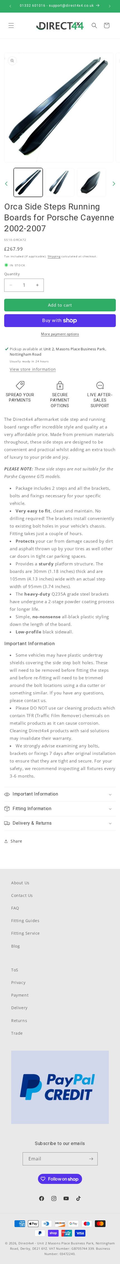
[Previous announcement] (10, 6)
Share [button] (16, 841)
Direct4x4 (26, 1243)
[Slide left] (6, 184)
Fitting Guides (25, 920)
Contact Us (22, 895)
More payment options (60, 334)
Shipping (54, 256)
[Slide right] (114, 184)
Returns (19, 1020)
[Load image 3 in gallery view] (91, 182)
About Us (20, 882)
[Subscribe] (91, 1158)
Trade (17, 1033)
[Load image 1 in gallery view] (28, 182)
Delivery (19, 1007)
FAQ (15, 908)
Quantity (12, 273)
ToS (14, 970)
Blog (15, 946)
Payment (19, 995)
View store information (33, 369)
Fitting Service (25, 933)
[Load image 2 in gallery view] (60, 182)
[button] (11, 25)
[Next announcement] (110, 6)
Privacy (18, 982)
